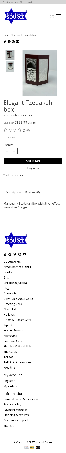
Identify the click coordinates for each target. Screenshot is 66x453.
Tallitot (8, 357)
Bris (6, 277)
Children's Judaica (15, 283)
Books (8, 272)
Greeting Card (13, 304)
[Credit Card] (26, 447)
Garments (10, 293)
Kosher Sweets (13, 330)
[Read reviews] (15, 130)
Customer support (16, 420)
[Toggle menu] (58, 15)
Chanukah (10, 309)
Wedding (9, 367)
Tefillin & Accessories (17, 362)
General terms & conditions (21, 399)
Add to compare (14, 175)
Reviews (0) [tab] (32, 192)
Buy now (33, 168)
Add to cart (33, 161)
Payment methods (15, 410)
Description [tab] (13, 192)
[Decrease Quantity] (7, 151)
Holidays (9, 314)
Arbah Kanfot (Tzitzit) (18, 267)
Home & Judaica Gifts (17, 320)
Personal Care (13, 341)
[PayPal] (32, 447)
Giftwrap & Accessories (19, 299)
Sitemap (9, 426)
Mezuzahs (10, 336)
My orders (10, 386)
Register (9, 381)
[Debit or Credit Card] (38, 447)
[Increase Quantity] (14, 151)
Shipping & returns (16, 415)
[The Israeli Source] (15, 16)
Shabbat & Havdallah (17, 346)
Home (7, 35)
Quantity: (8, 144)
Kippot (8, 325)
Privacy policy (12, 404)
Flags (7, 288)
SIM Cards (10, 352)
